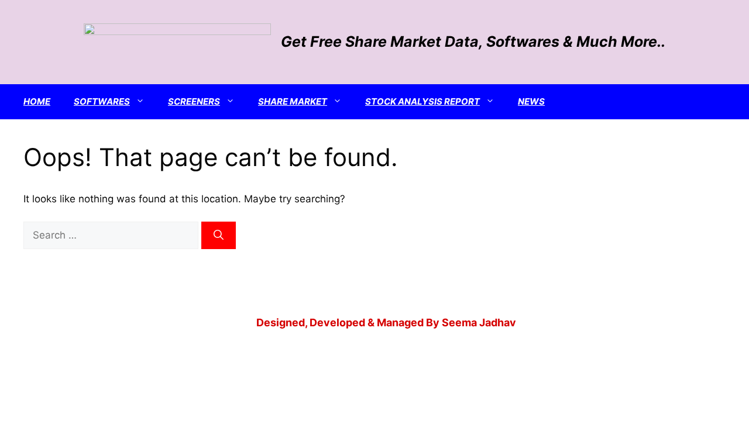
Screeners (194, 101)
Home (36, 101)
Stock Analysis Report (422, 101)
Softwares (102, 101)
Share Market (292, 101)
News (531, 101)
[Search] (218, 236)
